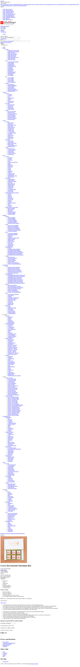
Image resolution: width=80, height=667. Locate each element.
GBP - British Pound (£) (22, 5)
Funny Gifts (10, 242)
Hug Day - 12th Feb (12, 350)
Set (6, 76)
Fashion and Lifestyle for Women (12, 192)
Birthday (4, 215)
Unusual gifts (10, 186)
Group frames (10, 450)
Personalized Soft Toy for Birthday (15, 253)
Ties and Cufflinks (11, 213)
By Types (7, 463)
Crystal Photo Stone (12, 447)
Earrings (9, 195)
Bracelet (9, 193)
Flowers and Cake (11, 386)
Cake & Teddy (11, 151)
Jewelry (9, 306)
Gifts (4, 155)
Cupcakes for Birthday (12, 231)
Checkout (2, 30)
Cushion (9, 493)
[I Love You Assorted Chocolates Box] (13, 562)
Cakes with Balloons (12, 383)
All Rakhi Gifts (11, 84)
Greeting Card (11, 434)
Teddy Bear (10, 171)
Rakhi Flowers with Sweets (13, 51)
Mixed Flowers (11, 97)
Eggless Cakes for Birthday (13, 225)
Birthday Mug (11, 240)
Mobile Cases (10, 437)
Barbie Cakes (10, 140)
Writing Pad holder (11, 525)
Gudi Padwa (10, 372)
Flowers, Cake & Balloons (13, 262)
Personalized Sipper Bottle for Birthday (16, 254)
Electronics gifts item (12, 445)
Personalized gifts (9, 246)
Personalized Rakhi (12, 71)
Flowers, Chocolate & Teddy (13, 409)
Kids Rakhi (10, 68)
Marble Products (11, 184)
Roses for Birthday (11, 217)
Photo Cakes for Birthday (13, 226)
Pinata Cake (10, 138)
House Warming (11, 322)
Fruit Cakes (10, 123)
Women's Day (11, 344)
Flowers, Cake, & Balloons (13, 403)
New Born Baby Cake (12, 145)
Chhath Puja (10, 356)
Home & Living (11, 241)
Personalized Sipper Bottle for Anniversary (16, 283)
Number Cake (11, 135)
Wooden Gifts (11, 187)
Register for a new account (5, 42)
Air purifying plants (12, 464)
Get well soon (11, 328)
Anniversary (5, 265)
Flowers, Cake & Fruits (12, 400)
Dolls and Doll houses (12, 514)
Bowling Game (11, 505)
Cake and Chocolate (12, 379)
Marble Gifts (10, 245)
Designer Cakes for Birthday (13, 227)
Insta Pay (2, 1)
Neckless (10, 201)
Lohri (9, 365)
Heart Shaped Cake (12, 125)
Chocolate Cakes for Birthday (14, 228)
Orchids (9, 99)
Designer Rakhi (11, 65)
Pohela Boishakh (11, 373)
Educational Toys (11, 515)
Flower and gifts (11, 384)
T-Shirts (9, 170)
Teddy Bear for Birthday (13, 233)
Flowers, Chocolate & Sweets (14, 408)
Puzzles (9, 427)
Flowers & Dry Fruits (12, 118)
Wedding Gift (10, 321)
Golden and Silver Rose (12, 162)
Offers (4, 655)
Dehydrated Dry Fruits (12, 175)
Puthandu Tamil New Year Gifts (14, 375)
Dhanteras (10, 357)
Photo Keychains (11, 443)
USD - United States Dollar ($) (9, 17)
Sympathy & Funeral (12, 336)
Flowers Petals (11, 101)
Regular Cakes (11, 122)
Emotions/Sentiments (10, 323)
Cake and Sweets (11, 381)
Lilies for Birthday (11, 218)
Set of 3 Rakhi (11, 78)
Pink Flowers (10, 105)
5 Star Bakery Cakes (12, 132)
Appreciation (10, 324)
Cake (7, 266)
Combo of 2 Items (9, 377)
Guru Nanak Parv (11, 362)
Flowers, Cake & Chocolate (13, 398)
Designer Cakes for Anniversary (14, 269)
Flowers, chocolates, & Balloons (14, 410)
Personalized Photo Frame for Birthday (15, 252)
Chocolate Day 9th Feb (12, 347)
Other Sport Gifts (11, 509)
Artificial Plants (11, 180)
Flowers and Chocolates (13, 388)
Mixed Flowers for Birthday (13, 223)
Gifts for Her (10, 191)
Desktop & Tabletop (10, 432)
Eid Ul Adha (10, 360)
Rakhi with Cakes (11, 52)
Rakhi (4, 48)
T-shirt (9, 528)
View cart (2, 29)
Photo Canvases (11, 456)
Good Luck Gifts (11, 173)
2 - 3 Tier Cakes (11, 131)
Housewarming (11, 480)
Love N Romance (11, 335)
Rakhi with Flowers (12, 56)
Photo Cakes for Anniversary (13, 268)
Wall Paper (10, 461)
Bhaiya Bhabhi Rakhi (12, 85)
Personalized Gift (9, 274)
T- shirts (9, 498)
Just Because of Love (12, 333)
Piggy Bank (10, 444)
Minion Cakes (11, 144)
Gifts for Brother (11, 86)
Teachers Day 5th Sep (12, 354)
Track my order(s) (4, 37)
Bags (9, 491)
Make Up (10, 200)
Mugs (9, 163)
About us (5, 654)
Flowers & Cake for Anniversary (14, 288)
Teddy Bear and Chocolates (13, 394)
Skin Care (10, 205)
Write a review (3, 569)
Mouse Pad (10, 438)
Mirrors (9, 425)
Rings (9, 204)
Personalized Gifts (9, 521)
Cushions (10, 158)
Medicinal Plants (11, 474)
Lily (9, 96)
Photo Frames (10, 295)
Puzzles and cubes (11, 519)
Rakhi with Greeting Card (13, 57)
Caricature (10, 420)
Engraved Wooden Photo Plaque (14, 449)
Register (5, 38)
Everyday (7, 315)
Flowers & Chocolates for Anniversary (15, 287)
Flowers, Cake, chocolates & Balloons (15, 404)
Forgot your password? (8, 41)
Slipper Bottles (11, 497)
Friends (9, 319)
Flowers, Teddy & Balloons (13, 415)
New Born (10, 320)
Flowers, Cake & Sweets (13, 401)
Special (7, 83)
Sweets (9, 169)
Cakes (4, 120)
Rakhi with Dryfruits (12, 55)
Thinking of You (11, 337)
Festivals (7, 355)
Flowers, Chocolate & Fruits (13, 407)
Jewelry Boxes (11, 310)
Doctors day (10, 341)
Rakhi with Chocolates (12, 53)
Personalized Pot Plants (12, 486)
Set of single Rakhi (12, 82)
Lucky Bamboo (11, 465)
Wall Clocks (10, 460)
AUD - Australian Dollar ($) (71, 4)
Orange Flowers (11, 104)
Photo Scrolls (10, 459)
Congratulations (11, 327)
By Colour (8, 103)
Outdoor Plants (11, 469)
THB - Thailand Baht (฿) (15, 4)
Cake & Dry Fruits (11, 153)
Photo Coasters (11, 442)
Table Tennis (10, 511)
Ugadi (9, 371)
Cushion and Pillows (12, 423)
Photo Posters (10, 458)
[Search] (12, 25)
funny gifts (10, 182)
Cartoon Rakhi (11, 64)
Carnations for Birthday (12, 220)
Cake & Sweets (11, 152)
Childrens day (11, 340)
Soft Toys (10, 429)
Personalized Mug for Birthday (14, 250)
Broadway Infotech (34, 663)
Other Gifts (8, 305)
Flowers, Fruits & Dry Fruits (13, 412)
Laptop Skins (10, 436)
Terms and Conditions (7, 644)
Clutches (9, 206)
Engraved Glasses (11, 424)
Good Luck (10, 479)
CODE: (2, 568)
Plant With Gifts (11, 487)
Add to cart (3, 578)
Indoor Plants (10, 468)
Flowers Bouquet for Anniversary (14, 286)
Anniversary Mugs (11, 300)
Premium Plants (11, 473)
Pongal (9, 368)
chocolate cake (11, 128)
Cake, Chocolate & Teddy (13, 397)
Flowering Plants (11, 470)
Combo (7, 49)
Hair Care (10, 196)
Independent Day (11, 363)
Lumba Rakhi (10, 75)
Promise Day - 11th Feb (12, 349)
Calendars (10, 433)
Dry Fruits (10, 160)
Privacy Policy (6, 641)
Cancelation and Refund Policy (9, 643)
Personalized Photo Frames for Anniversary (16, 275)
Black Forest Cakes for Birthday (14, 230)
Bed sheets (10, 419)
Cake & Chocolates (12, 149)
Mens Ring (10, 210)
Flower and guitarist (12, 111)
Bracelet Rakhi (11, 62)
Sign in (1, 38)
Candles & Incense (11, 313)
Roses (9, 100)
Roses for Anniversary (12, 285)
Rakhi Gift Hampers (12, 88)
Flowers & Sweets (11, 117)
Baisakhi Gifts (11, 374)
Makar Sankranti (11, 366)
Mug (9, 426)
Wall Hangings (8, 455)
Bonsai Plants (10, 467)
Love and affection (11, 329)
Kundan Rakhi (11, 69)
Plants (4, 462)
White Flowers (11, 108)
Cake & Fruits (11, 154)
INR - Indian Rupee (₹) (5, 4)
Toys (6, 512)
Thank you (10, 332)
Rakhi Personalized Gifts (13, 90)
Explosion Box (11, 174)
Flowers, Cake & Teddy (13, 402)
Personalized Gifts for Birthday (14, 249)
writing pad (10, 500)
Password (2, 41)
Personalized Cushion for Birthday (15, 251)
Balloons (10, 172)
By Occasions (8, 476)
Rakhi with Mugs (11, 58)
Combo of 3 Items (9, 395)
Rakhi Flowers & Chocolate (13, 50)
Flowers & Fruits (11, 119)
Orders (4, 34)
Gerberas (10, 95)
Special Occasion (9, 338)
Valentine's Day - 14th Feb (13, 353)
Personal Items (8, 417)
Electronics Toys (11, 516)
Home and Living (11, 183)
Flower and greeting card (13, 385)
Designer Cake (11, 130)
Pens (9, 441)
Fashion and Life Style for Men (12, 207)
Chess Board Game (12, 507)
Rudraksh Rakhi (11, 73)
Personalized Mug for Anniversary (15, 278)
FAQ (4, 651)
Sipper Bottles (11, 428)
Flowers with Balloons (12, 289)
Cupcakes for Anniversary (13, 272)
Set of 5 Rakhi (11, 81)
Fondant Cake (11, 129)
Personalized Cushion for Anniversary (15, 279)
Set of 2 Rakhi (11, 77)
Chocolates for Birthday (12, 234)
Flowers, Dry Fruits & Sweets (14, 411)
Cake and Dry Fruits (12, 380)
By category (8, 178)
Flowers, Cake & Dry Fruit (13, 399)
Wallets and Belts (11, 214)
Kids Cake (8, 139)
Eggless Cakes (11, 137)
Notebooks (10, 439)
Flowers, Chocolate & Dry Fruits (14, 406)
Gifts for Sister (11, 87)
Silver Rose (10, 166)
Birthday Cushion (11, 239)
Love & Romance (11, 481)
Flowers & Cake (11, 112)
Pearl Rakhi (10, 70)
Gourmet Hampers (11, 312)
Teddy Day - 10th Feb (12, 348)
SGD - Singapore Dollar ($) (25, 4)
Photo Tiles (10, 453)
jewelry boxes (11, 198)
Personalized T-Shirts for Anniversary (15, 280)
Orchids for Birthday (12, 219)
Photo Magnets (11, 452)
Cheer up (10, 325)
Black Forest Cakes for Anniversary (15, 271)
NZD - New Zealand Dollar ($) (48, 4)
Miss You (10, 330)
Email (1, 39)
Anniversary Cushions (12, 298)
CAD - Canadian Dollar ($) (59, 4)
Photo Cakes (10, 126)
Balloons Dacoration (12, 181)
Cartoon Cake (11, 141)
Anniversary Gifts (11, 311)
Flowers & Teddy (11, 114)
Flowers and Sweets (12, 391)
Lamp (9, 435)
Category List (5, 661)
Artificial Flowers (11, 179)
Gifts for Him (10, 190)
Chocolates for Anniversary (13, 294)
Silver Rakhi (10, 74)
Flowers (4, 92)
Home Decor (10, 309)
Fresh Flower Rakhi (12, 66)
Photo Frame (10, 165)
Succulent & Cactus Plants (13, 471)
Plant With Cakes (11, 485)
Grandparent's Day (11, 342)
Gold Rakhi (10, 67)
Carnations (10, 94)
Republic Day (11, 369)
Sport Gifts (8, 502)
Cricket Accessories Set (12, 508)
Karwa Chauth (11, 364)
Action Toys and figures (13, 513)
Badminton (10, 503)
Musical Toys (10, 517)
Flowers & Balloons (12, 116)
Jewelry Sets (10, 199)
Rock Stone (10, 454)
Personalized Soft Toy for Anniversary (15, 281)
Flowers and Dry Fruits (12, 389)
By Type (7, 93)
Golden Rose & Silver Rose (13, 237)
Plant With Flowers (12, 484)
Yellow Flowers (11, 109)
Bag (9, 418)
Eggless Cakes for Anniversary (14, 267)
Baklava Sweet (11, 176)
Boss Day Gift (11, 339)
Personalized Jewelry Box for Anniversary (16, 276)
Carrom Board (11, 506)
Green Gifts (10, 188)
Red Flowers (10, 106)
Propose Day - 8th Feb (12, 345)
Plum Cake (10, 136)
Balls (9, 504)
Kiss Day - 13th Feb (12, 351)
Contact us (5, 652)
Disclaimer (5, 646)
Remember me (5, 45)
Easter (9, 359)
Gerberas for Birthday (12, 222)
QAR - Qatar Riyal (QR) (37, 4)
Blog (4, 656)
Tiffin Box (10, 499)
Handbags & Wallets (12, 307)
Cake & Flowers (11, 148)
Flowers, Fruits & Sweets (13, 414)
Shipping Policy (6, 645)
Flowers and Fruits (11, 390)
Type (7, 60)
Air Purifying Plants (12, 189)
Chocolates (10, 157)
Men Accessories (11, 208)
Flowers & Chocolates (12, 113)
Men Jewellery (11, 209)
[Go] (15, 623)
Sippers (9, 167)
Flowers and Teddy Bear (13, 392)
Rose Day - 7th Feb (12, 346)
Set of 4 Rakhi (11, 79)
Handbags (10, 197)
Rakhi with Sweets (11, 59)
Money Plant (10, 472)
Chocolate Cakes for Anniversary (14, 270)
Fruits (9, 161)
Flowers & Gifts (11, 261)
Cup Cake (10, 134)
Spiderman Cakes (11, 146)
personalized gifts (6, 416)
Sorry (9, 331)
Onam (9, 367)
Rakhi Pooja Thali (11, 91)
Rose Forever (10, 102)
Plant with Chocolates (12, 488)
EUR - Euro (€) (14, 5)
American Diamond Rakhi (13, 61)
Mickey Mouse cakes (12, 143)
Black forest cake (11, 127)
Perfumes (10, 164)
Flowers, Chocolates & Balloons (14, 263)
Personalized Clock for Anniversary (15, 277)
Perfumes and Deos (12, 202)
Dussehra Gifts (11, 358)
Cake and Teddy (11, 382)
